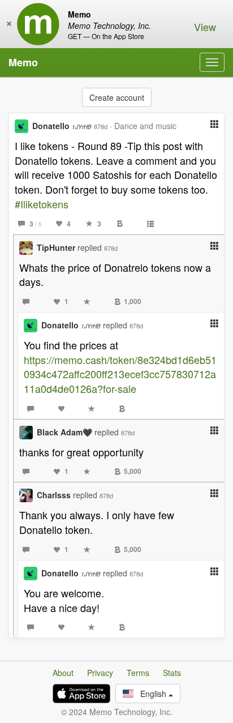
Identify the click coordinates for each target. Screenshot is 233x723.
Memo (23, 62)
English (151, 693)
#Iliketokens (41, 203)
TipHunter (56, 247)
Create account (116, 97)
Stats (172, 672)
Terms (138, 672)
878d (100, 126)
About (63, 672)
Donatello (62, 125)
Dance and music (145, 125)
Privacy (100, 672)
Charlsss (54, 494)
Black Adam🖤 (64, 432)
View (205, 26)
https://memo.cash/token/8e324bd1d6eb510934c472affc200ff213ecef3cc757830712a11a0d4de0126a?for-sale (120, 374)
